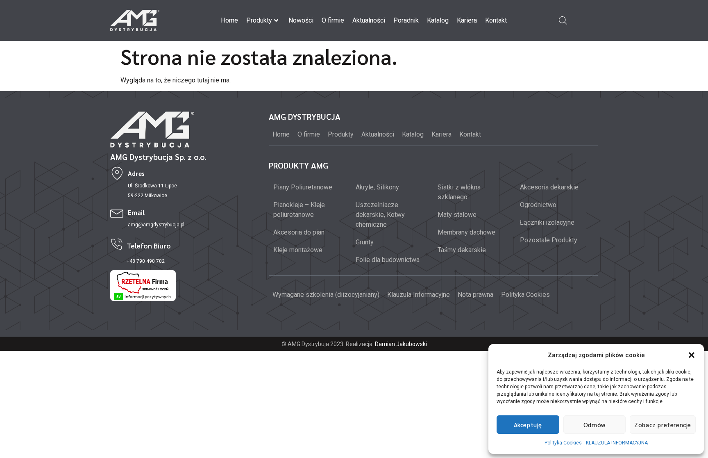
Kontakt (496, 20)
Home (229, 20)
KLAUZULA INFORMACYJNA (617, 443)
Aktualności (368, 20)
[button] (692, 355)
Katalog (438, 20)
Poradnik (406, 20)
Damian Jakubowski (401, 344)
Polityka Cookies (563, 443)
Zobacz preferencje (662, 424)
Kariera (467, 20)
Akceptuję (528, 424)
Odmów (594, 424)
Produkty (259, 20)
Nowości (300, 20)
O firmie (333, 20)
